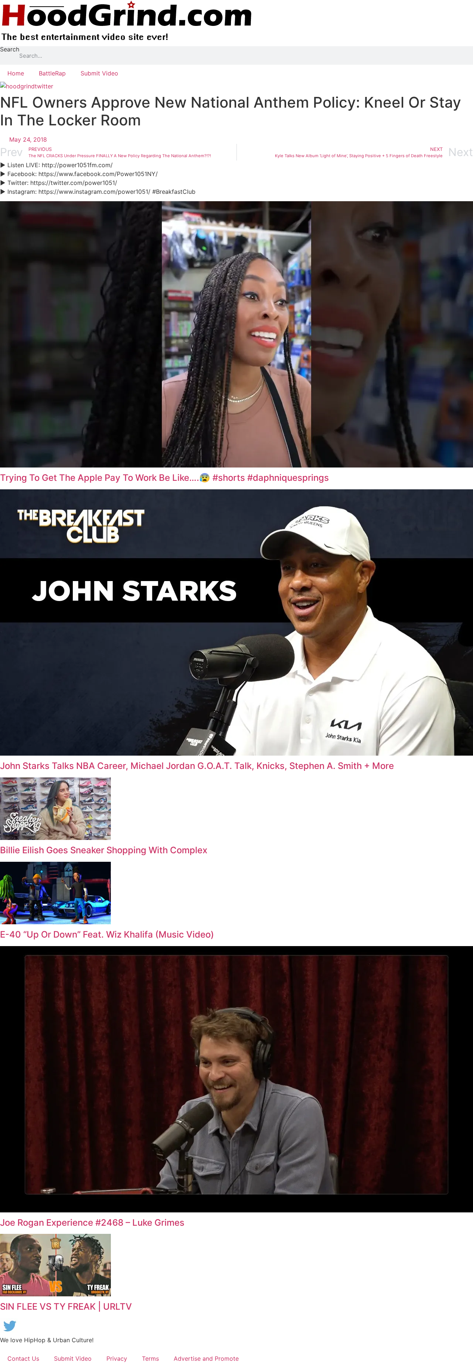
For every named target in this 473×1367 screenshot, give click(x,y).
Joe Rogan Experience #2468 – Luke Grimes (92, 1222)
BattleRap (52, 73)
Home (15, 73)
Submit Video (99, 73)
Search (9, 49)
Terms (150, 1358)
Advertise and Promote (206, 1358)
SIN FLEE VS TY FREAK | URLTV (66, 1306)
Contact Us (23, 1358)
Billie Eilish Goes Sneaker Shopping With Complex (103, 850)
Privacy (116, 1358)
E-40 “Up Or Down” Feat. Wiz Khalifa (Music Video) (107, 934)
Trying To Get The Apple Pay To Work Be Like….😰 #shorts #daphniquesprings (164, 477)
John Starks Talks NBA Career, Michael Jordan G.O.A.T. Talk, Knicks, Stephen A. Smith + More (197, 765)
